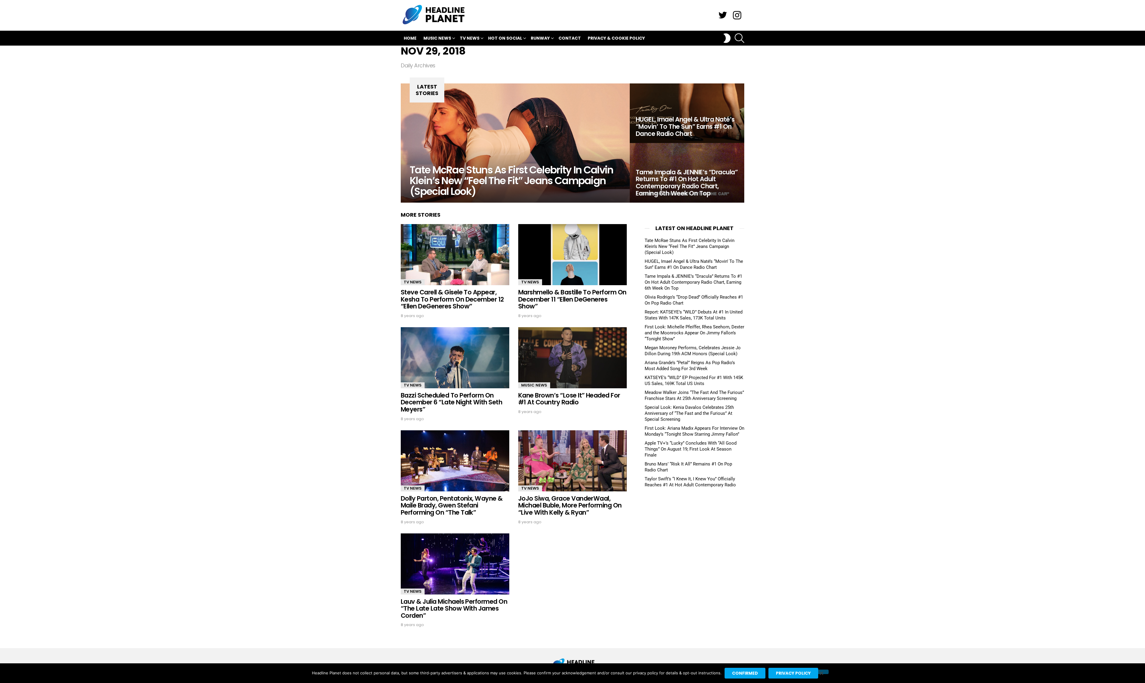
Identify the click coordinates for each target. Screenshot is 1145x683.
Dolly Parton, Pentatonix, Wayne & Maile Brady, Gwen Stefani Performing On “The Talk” (452, 505)
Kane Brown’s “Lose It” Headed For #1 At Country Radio (569, 399)
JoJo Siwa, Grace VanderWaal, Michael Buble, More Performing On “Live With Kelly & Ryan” (570, 505)
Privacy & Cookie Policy (616, 38)
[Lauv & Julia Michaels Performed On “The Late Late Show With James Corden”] (455, 563)
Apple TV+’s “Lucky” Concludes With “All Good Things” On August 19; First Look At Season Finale (690, 449)
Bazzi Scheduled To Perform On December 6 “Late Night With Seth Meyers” (451, 402)
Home (410, 38)
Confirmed (745, 673)
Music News (437, 38)
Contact (569, 38)
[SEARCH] (739, 38)
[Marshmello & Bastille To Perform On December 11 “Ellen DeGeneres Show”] (572, 254)
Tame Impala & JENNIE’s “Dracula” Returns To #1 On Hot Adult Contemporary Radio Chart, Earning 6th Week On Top (693, 282)
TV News (469, 38)
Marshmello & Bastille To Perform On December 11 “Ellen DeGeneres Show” (572, 299)
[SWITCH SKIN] (727, 38)
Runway (540, 38)
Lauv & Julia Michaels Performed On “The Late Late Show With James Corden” (454, 608)
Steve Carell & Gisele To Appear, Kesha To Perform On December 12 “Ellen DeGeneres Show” (452, 299)
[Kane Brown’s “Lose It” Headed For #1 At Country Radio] (572, 357)
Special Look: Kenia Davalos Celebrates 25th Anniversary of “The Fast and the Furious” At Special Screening (689, 413)
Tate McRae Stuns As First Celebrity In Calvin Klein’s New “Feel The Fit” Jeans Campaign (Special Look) (689, 246)
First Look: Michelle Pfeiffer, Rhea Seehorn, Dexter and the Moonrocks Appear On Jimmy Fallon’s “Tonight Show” (694, 333)
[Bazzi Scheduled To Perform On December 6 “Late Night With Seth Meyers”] (455, 357)
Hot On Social (505, 38)
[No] (821, 672)
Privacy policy (793, 673)
